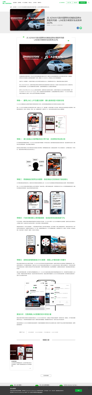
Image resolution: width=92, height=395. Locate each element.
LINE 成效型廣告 (39, 332)
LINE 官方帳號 (55, 332)
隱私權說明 (40, 392)
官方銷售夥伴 (31, 332)
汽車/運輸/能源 (47, 332)
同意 (78, 390)
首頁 (11, 7)
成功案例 (14, 7)
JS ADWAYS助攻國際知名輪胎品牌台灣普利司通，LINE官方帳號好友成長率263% (33, 7)
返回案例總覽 (46, 375)
